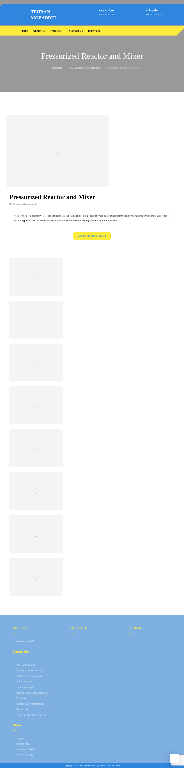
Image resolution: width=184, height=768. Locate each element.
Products (21, 698)
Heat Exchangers (25, 687)
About (135, 641)
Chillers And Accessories (30, 676)
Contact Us (138, 652)
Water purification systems (31, 714)
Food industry (24, 681)
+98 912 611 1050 (84, 646)
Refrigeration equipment (30, 703)
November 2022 (25, 641)
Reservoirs (22, 709)
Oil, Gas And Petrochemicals (32, 692)
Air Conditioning (25, 664)
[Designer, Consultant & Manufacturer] (18, 14)
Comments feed (25, 749)
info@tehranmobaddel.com (89, 652)
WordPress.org (24, 754)
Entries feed (23, 743)
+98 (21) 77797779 (85, 641)
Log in (20, 738)
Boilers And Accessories (29, 670)
